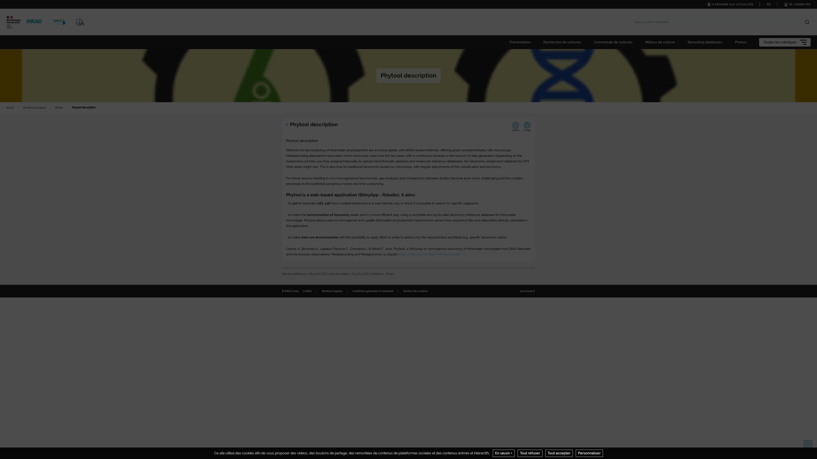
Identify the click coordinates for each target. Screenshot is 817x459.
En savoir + (503, 453)
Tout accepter (559, 453)
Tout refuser (530, 453)
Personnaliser (589, 453)
